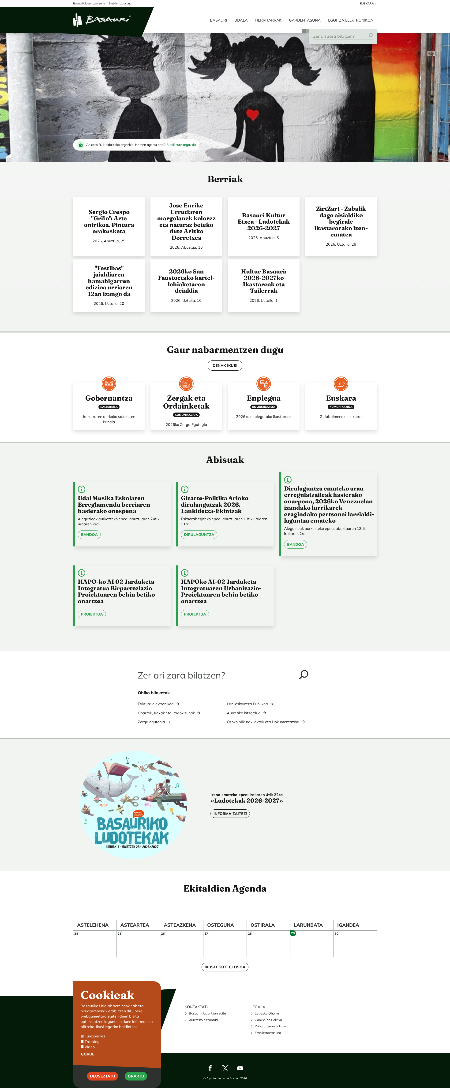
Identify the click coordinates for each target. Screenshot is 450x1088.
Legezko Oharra (267, 1013)
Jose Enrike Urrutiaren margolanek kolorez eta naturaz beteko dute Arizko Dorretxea (186, 221)
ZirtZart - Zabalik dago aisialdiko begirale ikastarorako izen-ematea (341, 221)
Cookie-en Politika (268, 1020)
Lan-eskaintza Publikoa (247, 703)
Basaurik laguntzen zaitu (207, 1013)
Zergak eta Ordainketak (186, 402)
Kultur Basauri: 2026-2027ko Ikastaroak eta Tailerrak (263, 281)
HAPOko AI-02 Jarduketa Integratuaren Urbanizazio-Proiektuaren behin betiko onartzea (221, 591)
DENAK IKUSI (225, 365)
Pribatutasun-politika (270, 1026)
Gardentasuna (305, 20)
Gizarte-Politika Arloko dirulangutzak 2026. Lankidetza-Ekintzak (214, 504)
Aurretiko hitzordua (244, 713)
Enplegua (264, 398)
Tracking (92, 1041)
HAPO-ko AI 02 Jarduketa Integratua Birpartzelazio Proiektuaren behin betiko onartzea (116, 591)
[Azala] (102, 20)
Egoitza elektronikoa (350, 20)
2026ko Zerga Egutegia (186, 424)
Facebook (210, 1068)
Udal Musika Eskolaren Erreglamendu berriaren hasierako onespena (114, 504)
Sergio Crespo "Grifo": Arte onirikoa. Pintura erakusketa (109, 221)
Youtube (240, 1068)
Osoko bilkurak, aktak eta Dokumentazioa (263, 721)
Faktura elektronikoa (156, 703)
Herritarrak (268, 20)
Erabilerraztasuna (268, 1033)
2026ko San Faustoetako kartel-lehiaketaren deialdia (186, 281)
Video (90, 1046)
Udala (241, 20)
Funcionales (95, 1036)
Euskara (367, 3)
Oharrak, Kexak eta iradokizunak (166, 713)
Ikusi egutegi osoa (225, 967)
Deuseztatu (102, 1076)
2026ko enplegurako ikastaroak (264, 416)
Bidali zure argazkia (181, 145)
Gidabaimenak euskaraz (341, 416)
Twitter (225, 1068)
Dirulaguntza (199, 534)
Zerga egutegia (151, 721)
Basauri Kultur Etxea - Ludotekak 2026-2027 (264, 222)
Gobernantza (109, 398)
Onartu (136, 1076)
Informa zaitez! (230, 813)
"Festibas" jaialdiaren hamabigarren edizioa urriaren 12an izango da (109, 281)
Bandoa (89, 534)
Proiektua (92, 614)
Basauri (218, 20)
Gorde (87, 1054)
